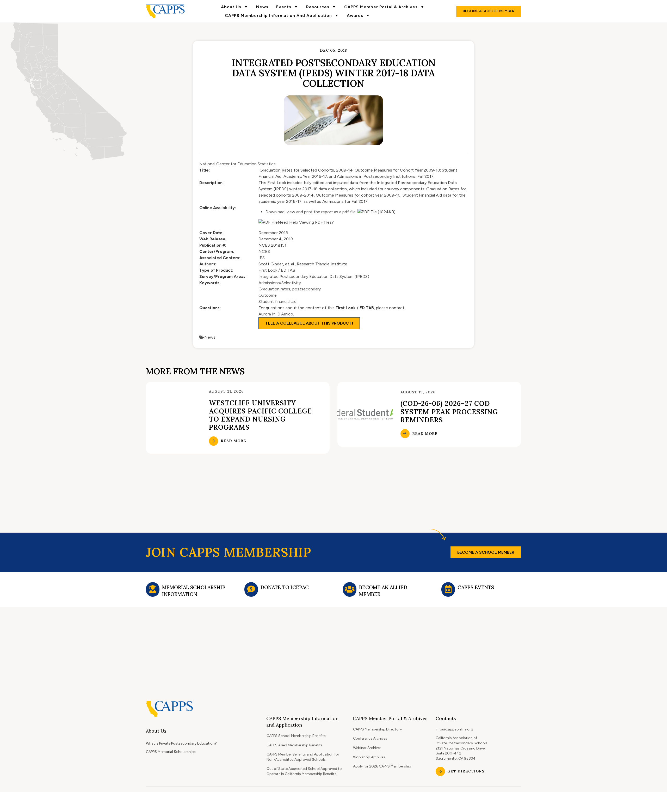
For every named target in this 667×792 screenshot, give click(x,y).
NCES (264, 251)
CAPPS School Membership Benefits (296, 736)
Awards (355, 15)
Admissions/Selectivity (279, 282)
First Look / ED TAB (276, 270)
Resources (317, 6)
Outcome (267, 295)
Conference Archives (370, 738)
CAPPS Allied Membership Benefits (295, 745)
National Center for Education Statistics (237, 163)
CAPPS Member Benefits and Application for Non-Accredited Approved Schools (303, 757)
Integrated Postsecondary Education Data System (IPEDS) (313, 276)
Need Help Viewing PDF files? (306, 222)
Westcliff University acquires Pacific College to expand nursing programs (260, 415)
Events (283, 6)
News (262, 6)
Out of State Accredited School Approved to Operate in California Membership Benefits (304, 771)
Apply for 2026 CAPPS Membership (382, 766)
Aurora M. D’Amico (275, 314)
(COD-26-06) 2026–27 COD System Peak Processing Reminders (449, 411)
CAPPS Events (476, 587)
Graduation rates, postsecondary (289, 289)
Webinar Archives (367, 748)
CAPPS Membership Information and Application (278, 15)
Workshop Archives (369, 757)
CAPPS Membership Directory (377, 729)
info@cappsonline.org (454, 729)
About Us (231, 6)
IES (261, 257)
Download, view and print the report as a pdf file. (310, 211)
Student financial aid (277, 301)
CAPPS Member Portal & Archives (381, 6)
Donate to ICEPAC (285, 587)
